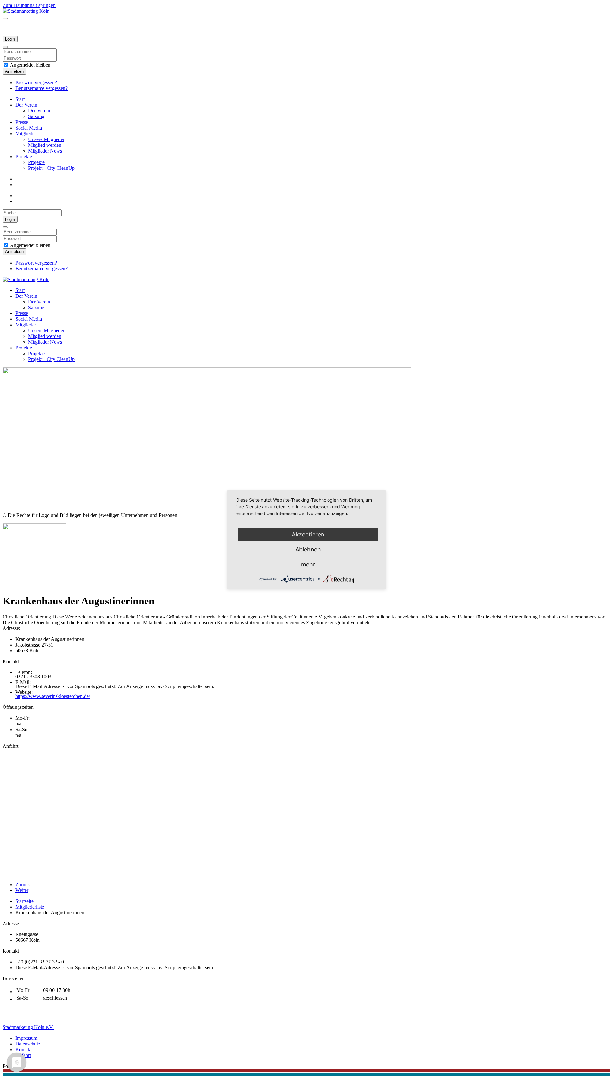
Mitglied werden (44, 145)
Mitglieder (25, 133)
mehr (308, 564)
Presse (21, 122)
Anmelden (14, 71)
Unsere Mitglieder (46, 139)
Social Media (28, 128)
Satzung (36, 116)
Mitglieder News (45, 151)
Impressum (26, 1038)
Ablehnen (308, 549)
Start (20, 99)
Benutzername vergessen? (41, 88)
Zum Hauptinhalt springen (29, 5)
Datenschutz (27, 1043)
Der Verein (26, 105)
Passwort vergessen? (36, 82)
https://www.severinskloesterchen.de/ (52, 696)
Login (10, 39)
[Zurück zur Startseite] (26, 11)
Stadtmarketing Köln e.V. (28, 1027)
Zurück (22, 884)
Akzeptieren (308, 534)
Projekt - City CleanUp (51, 168)
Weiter (21, 890)
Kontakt (23, 1049)
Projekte (23, 156)
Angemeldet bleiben (29, 65)
